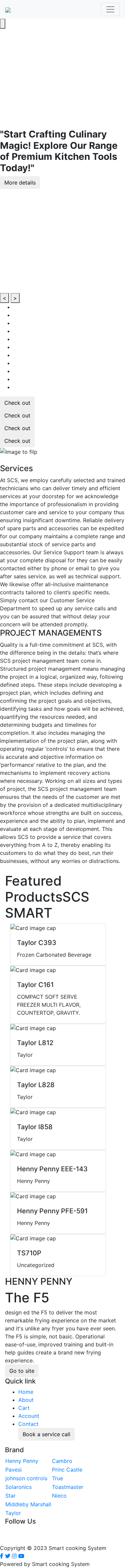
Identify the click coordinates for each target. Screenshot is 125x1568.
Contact (28, 1424)
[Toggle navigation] (110, 9)
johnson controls (26, 1478)
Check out (17, 402)
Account (28, 1416)
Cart (24, 1407)
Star (10, 1495)
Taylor (13, 1513)
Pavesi (13, 1469)
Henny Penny (21, 1461)
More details (20, 182)
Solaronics (18, 1487)
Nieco (59, 1495)
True (57, 1478)
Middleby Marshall (28, 1504)
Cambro (62, 1461)
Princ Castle (67, 1469)
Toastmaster (67, 1487)
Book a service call (46, 1434)
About (26, 1399)
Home (25, 1391)
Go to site (21, 1370)
